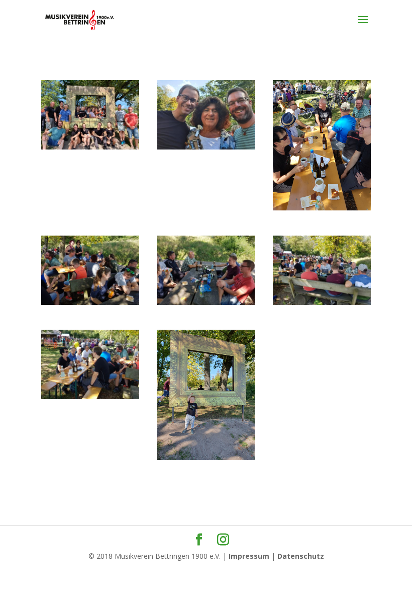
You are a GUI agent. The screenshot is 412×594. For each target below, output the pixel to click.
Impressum (249, 556)
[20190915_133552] (206, 149)
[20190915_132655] (90, 149)
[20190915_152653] (206, 460)
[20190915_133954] (90, 399)
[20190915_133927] (322, 210)
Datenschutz (300, 556)
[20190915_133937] (206, 305)
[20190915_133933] (90, 305)
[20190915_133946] (322, 305)
